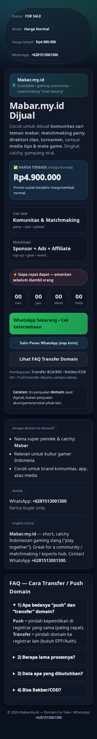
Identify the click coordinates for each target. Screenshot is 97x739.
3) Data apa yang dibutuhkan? (50, 673)
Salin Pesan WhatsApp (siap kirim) (49, 343)
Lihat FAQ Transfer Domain (48, 359)
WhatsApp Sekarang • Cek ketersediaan (41, 323)
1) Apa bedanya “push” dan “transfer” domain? (44, 608)
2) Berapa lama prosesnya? (46, 657)
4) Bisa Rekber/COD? (39, 690)
